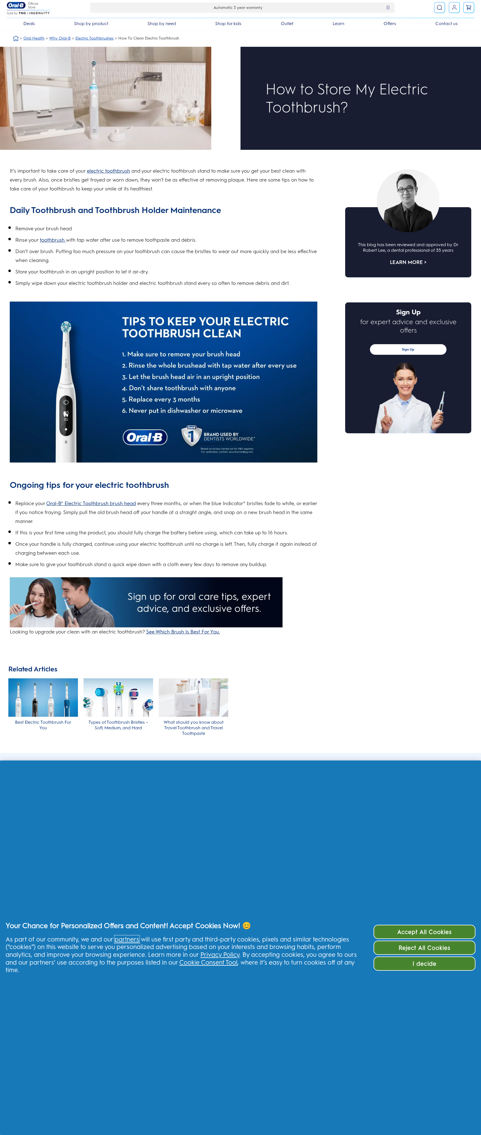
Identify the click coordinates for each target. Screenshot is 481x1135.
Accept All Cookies (424, 931)
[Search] (439, 7)
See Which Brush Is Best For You (182, 632)
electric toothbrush (108, 171)
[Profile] (454, 7)
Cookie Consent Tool (208, 962)
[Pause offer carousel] (388, 7)
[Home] (16, 38)
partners (127, 939)
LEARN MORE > (408, 262)
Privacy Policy (219, 954)
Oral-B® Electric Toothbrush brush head (91, 503)
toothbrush (53, 240)
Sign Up (408, 349)
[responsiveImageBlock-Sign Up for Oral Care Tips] (163, 602)
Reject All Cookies (424, 947)
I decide (424, 963)
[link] (468, 7)
